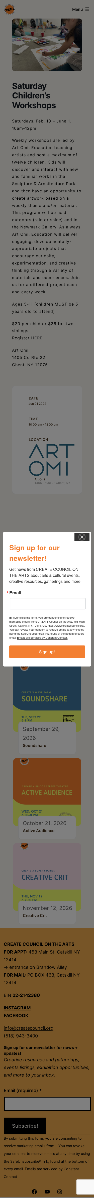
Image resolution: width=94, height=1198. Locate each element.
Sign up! (47, 651)
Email (15, 592)
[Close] (81, 537)
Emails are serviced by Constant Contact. (42, 637)
